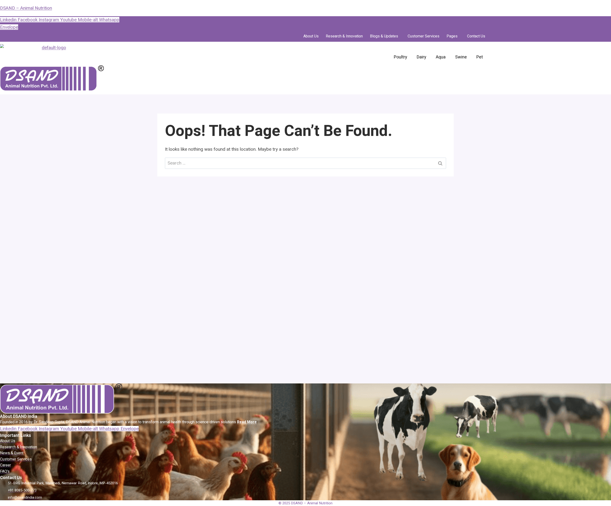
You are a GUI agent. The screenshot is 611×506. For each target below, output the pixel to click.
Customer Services (423, 36)
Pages (452, 36)
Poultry (400, 57)
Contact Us (476, 36)
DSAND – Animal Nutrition (26, 8)
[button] (385, 36)
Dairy (421, 57)
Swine (461, 57)
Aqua (441, 57)
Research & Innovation (344, 36)
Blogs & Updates (384, 36)
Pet (479, 57)
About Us (311, 36)
